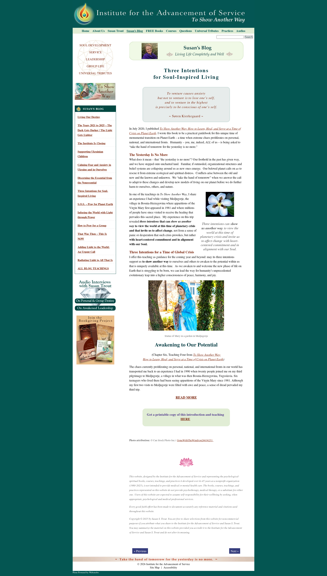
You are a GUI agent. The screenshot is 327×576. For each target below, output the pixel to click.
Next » (235, 551)
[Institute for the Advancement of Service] (163, 14)
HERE (185, 418)
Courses (171, 31)
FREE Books (154, 31)
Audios (240, 31)
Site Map (155, 567)
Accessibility (170, 567)
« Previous (140, 551)
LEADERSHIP (95, 59)
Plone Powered (79, 572)
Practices (227, 31)
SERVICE (95, 52)
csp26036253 (206, 440)
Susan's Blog (135, 31)
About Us (98, 31)
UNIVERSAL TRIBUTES (95, 73)
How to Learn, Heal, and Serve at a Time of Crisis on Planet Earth (183, 359)
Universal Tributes (207, 31)
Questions (185, 31)
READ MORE (186, 397)
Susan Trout (116, 31)
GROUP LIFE (95, 66)
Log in (249, 559)
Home (85, 31)
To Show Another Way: (207, 355)
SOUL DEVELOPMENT (95, 45)
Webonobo (94, 572)
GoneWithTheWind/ (188, 440)
